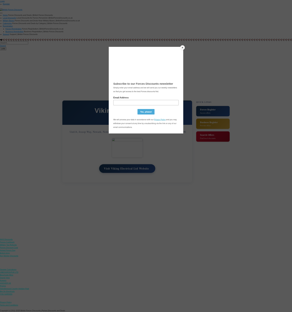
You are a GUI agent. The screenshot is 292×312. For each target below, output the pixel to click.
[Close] (182, 47)
